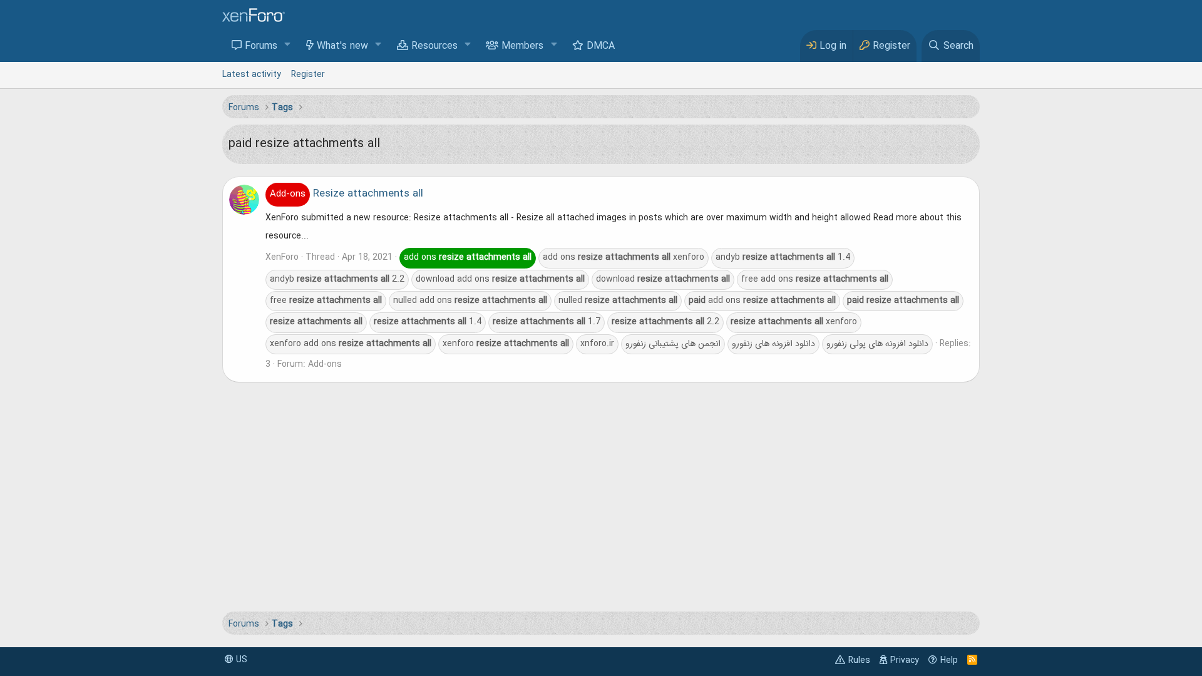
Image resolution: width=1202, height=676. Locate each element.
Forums (261, 46)
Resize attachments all (346, 194)
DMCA (601, 46)
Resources (434, 46)
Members (522, 46)
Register (308, 74)
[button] (288, 45)
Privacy (904, 660)
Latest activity (251, 74)
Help (949, 660)
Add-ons (325, 364)
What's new (342, 46)
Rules (859, 660)
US (240, 660)
